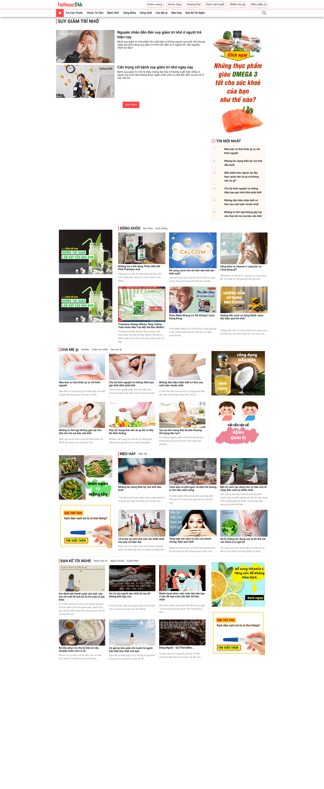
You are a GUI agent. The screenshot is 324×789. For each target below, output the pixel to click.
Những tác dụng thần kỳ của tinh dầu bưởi (139, 489)
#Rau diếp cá (258, 4)
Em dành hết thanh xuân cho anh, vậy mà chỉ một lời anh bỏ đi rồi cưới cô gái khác (82, 596)
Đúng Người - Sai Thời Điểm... (176, 647)
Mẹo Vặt (143, 453)
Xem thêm (131, 104)
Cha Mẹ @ (162, 12)
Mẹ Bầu (85, 349)
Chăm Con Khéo (100, 349)
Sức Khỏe (148, 228)
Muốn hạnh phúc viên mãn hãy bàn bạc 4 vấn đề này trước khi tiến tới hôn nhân (182, 596)
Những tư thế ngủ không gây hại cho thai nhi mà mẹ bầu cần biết (80, 432)
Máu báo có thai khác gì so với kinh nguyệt (79, 384)
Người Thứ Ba (117, 561)
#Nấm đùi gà (237, 4)
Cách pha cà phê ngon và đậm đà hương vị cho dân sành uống (192, 489)
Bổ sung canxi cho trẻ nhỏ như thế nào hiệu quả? (191, 272)
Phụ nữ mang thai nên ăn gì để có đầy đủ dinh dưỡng (131, 432)
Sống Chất (146, 12)
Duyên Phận (133, 561)
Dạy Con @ (116, 349)
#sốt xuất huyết (215, 4)
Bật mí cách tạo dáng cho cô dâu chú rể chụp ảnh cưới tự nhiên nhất (243, 489)
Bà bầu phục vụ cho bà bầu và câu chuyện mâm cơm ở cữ (79, 649)
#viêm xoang (154, 4)
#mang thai (193, 4)
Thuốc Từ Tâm (95, 12)
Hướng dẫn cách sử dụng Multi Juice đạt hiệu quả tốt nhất (241, 317)
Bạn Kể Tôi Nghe (195, 12)
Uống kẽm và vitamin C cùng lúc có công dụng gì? (241, 268)
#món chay (174, 4)
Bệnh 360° (113, 12)
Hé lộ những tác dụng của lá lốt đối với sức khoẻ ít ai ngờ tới (243, 541)
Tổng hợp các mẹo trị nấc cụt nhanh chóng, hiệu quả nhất (190, 540)
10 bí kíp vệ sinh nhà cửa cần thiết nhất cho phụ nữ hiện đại (141, 541)
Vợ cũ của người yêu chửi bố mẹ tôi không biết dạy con (129, 595)
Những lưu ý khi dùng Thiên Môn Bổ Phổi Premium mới (139, 268)
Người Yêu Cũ (101, 561)
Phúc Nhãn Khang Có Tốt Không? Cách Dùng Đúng (191, 317)
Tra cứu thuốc (74, 12)
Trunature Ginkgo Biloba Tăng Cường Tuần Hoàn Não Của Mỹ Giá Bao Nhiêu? (141, 326)
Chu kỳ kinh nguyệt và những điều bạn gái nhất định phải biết (131, 384)
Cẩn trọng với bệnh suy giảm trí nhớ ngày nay (155, 67)
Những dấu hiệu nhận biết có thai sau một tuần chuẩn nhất (181, 384)
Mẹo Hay (176, 12)
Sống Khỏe (129, 12)
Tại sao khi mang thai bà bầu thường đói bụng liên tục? (180, 432)
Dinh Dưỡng (161, 228)
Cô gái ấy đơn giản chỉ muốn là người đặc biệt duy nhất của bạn (131, 650)
